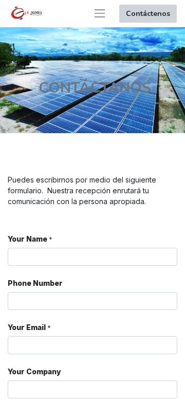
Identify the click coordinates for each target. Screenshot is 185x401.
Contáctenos (148, 14)
